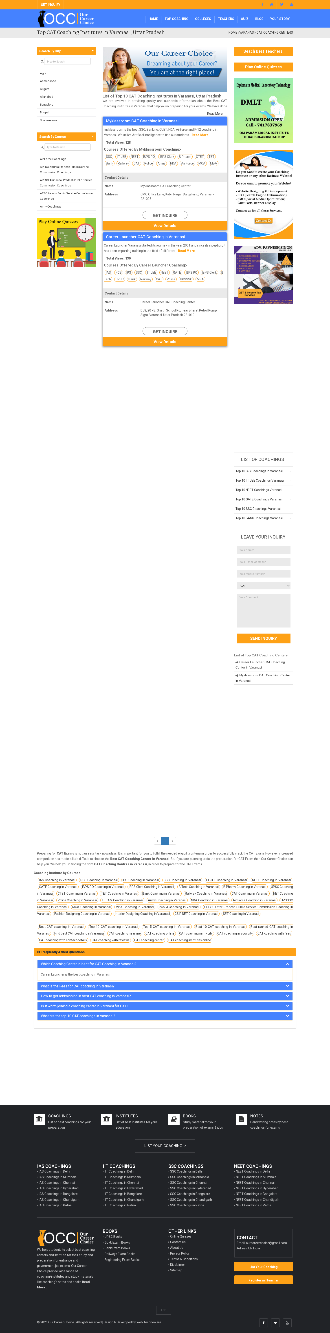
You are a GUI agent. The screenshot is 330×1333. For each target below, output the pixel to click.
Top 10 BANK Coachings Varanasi (259, 518)
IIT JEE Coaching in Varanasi (226, 880)
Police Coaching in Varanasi (77, 900)
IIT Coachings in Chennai (122, 1182)
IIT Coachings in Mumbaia (123, 1177)
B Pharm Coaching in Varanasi (244, 887)
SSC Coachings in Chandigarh (191, 1199)
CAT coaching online (159, 933)
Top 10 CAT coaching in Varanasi (113, 926)
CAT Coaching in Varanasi (250, 893)
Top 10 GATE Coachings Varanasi (258, 499)
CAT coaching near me (125, 933)
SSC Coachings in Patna (187, 1205)
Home (153, 19)
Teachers (226, 19)
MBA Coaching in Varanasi (135, 907)
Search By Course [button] (52, 136)
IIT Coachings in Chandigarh (124, 1199)
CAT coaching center (149, 940)
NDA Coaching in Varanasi (209, 900)
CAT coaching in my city (196, 933)
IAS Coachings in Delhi (54, 1171)
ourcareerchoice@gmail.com (266, 1243)
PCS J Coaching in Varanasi (179, 907)
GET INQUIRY (50, 4)
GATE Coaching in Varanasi (58, 887)
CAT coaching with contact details (63, 940)
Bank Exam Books (117, 1248)
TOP (163, 1310)
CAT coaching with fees (274, 933)
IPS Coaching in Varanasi (140, 880)
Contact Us (178, 1242)
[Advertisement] (263, 378)
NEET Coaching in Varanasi (271, 880)
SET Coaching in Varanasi (241, 913)
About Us (176, 1247)
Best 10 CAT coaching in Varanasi (220, 926)
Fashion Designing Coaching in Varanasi (82, 913)
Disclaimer (177, 1264)
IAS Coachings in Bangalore (58, 1194)
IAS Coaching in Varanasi (57, 880)
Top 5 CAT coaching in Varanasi (166, 926)
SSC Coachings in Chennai (188, 1182)
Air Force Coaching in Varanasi (254, 900)
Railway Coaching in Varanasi (206, 893)
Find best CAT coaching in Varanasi (79, 933)
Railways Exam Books (120, 1254)
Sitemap (176, 1270)
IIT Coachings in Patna (120, 1205)
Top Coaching (176, 19)
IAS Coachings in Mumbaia (58, 1177)
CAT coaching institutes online (189, 940)
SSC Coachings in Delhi (186, 1171)
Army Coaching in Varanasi (167, 900)
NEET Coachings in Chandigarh (257, 1199)
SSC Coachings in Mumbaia (189, 1177)
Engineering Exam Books (122, 1260)
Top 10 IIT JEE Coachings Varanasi (259, 480)
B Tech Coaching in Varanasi (199, 887)
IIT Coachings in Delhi (119, 1171)
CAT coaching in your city (235, 933)
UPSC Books (113, 1236)
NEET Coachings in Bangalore (256, 1194)
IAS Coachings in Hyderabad (59, 1188)
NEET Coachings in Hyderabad (257, 1188)
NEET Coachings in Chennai (255, 1182)
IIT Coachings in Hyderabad (124, 1188)
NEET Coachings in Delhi (253, 1171)
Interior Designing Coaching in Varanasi (142, 913)
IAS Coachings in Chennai (57, 1182)
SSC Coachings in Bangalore (190, 1194)
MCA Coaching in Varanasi (91, 907)
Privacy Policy (179, 1253)
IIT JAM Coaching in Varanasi (122, 900)
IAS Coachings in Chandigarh (59, 1199)
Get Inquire (165, 215)
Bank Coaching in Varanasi (161, 893)
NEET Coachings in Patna (253, 1205)
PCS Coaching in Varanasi (99, 880)
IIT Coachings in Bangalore (123, 1194)
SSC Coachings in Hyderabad (190, 1188)
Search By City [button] (50, 51)
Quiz (245, 19)
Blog (259, 19)
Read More (215, 113)
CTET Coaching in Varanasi (77, 893)
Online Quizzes (180, 1236)
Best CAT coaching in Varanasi (61, 926)
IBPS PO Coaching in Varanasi (103, 887)
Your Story (280, 19)
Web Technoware (148, 1322)
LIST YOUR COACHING (163, 1145)
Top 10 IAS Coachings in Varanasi (259, 471)
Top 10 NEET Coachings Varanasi (258, 490)
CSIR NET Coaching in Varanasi (196, 913)
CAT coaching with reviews (111, 940)
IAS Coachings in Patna (55, 1205)
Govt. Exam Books (117, 1242)
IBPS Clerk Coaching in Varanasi (151, 887)
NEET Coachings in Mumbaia (256, 1177)
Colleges (203, 19)
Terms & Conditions (184, 1259)
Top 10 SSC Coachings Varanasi (258, 509)
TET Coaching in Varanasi (119, 893)
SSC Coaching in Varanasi (182, 880)
